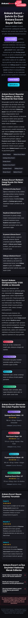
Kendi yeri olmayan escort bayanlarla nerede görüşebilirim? (13, 582)
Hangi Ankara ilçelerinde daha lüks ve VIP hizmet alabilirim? (12, 575)
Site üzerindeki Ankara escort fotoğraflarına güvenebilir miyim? (12, 590)
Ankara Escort (18, 2)
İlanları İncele (13, 79)
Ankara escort (10, 39)
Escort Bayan (21, 5)
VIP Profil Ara (13, 85)
